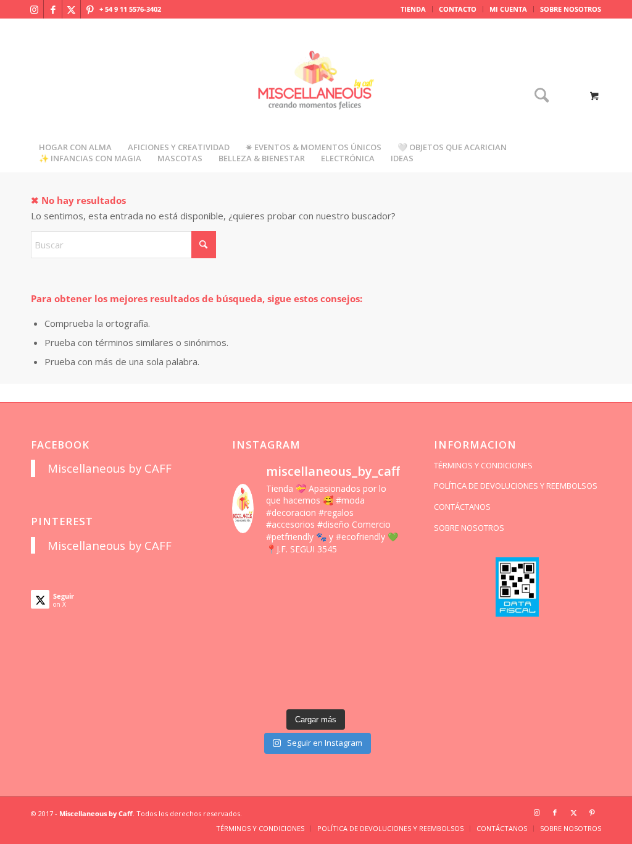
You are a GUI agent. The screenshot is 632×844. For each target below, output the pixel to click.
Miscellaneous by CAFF (110, 468)
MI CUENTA (508, 9)
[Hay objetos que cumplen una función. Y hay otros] (380, 634)
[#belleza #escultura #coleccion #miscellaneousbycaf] (337, 688)
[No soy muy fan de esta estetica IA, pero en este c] (250, 580)
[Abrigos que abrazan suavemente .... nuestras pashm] (294, 688)
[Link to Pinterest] (90, 9)
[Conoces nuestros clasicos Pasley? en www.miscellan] (380, 580)
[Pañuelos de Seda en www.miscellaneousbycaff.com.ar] (337, 607)
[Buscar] (537, 96)
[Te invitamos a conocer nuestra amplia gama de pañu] (250, 634)
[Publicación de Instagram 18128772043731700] (294, 634)
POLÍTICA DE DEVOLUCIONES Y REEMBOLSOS (515, 485)
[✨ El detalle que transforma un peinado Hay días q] (294, 580)
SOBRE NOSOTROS (570, 9)
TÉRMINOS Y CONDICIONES (483, 465)
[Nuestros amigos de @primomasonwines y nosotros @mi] (250, 688)
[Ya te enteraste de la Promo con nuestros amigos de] (380, 688)
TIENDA (413, 9)
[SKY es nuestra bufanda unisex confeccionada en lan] (250, 607)
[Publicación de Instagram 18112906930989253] (337, 580)
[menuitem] (413, 9)
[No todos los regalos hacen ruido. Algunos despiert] (380, 661)
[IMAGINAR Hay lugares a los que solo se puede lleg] (294, 661)
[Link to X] (71, 9)
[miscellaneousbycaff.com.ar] (316, 95)
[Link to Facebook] (53, 9)
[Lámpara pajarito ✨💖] (337, 661)
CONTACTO (457, 9)
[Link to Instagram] (34, 9)
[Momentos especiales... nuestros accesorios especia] (337, 634)
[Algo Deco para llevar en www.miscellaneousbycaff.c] (380, 607)
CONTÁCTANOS (462, 506)
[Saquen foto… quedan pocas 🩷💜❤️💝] (250, 661)
